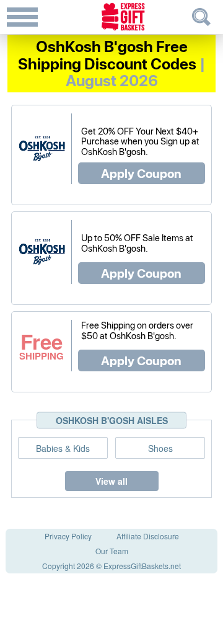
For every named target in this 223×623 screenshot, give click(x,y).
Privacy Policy (68, 536)
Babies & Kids (63, 448)
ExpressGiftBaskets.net (142, 565)
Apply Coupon (141, 173)
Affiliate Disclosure (147, 536)
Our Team (111, 551)
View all (111, 481)
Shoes (160, 448)
